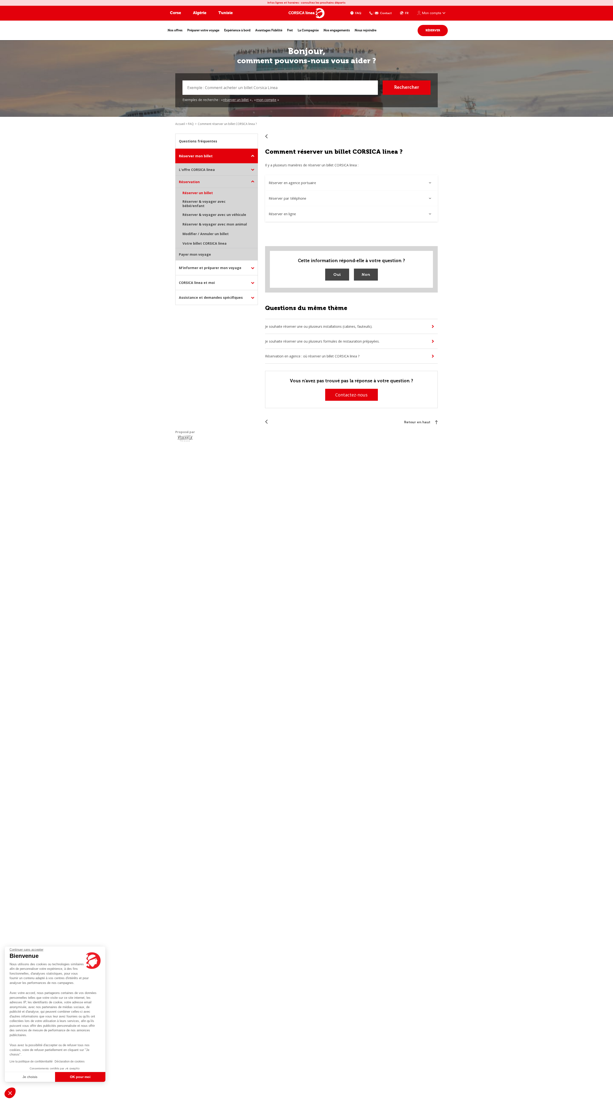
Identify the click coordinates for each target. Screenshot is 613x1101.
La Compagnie (308, 30)
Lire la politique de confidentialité (31, 1061)
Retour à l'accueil (266, 136)
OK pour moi (80, 1077)
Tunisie (225, 13)
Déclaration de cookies (70, 1061)
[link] (184, 124)
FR (407, 13)
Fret (290, 30)
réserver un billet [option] (236, 99)
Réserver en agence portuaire (292, 182)
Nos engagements (337, 30)
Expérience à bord (237, 30)
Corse (175, 13)
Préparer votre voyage (203, 30)
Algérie (199, 13)
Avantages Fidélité (268, 30)
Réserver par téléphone (287, 198)
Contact (386, 13)
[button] (10, 1093)
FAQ (358, 13)
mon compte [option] (266, 99)
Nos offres (175, 30)
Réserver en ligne (282, 213)
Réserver (433, 30)
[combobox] (280, 87)
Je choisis (30, 1077)
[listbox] (250, 99)
